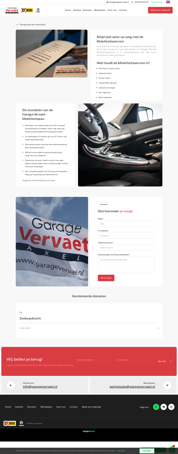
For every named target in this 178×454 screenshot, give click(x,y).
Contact (123, 10)
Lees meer (121, 451)
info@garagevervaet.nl (119, 2)
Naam (101, 218)
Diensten (87, 10)
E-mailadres (103, 230)
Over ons (112, 10)
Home (68, 10)
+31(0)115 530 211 (141, 2)
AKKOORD (147, 451)
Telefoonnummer (105, 242)
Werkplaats (100, 10)
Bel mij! (162, 361)
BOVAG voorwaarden (34, 423)
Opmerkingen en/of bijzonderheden (114, 254)
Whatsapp (158, 2)
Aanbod (77, 10)
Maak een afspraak (160, 10)
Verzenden (106, 278)
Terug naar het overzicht (32, 24)
